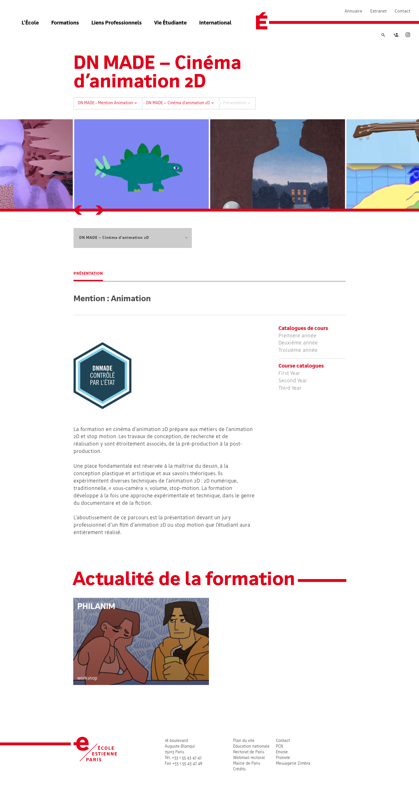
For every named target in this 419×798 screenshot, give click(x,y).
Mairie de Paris (246, 764)
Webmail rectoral (249, 758)
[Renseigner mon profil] (395, 35)
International (215, 23)
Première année (297, 336)
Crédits (239, 769)
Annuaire (353, 11)
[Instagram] (407, 35)
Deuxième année (298, 343)
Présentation (88, 274)
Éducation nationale (251, 746)
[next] (99, 210)
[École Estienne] (261, 21)
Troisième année (298, 350)
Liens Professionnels (116, 23)
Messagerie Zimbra (293, 764)
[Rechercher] (383, 35)
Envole (282, 752)
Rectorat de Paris (248, 752)
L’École (30, 23)
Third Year (290, 388)
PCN (279, 746)
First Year (289, 373)
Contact (402, 11)
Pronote (283, 758)
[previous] (78, 210)
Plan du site (244, 741)
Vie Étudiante (170, 23)
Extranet (378, 11)
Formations (65, 23)
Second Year (292, 381)
